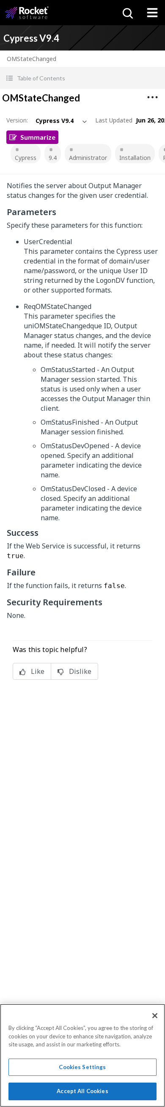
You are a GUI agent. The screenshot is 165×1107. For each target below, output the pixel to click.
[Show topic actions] (152, 97)
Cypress (25, 158)
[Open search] (126, 12)
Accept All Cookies (82, 1091)
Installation (135, 158)
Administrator (88, 158)
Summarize (37, 137)
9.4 (53, 158)
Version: (17, 120)
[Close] (155, 1015)
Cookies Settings (82, 1067)
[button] (82, 78)
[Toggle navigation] (152, 12)
